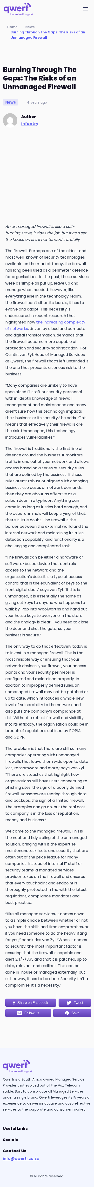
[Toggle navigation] (86, 9)
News (30, 27)
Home (12, 27)
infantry (29, 123)
